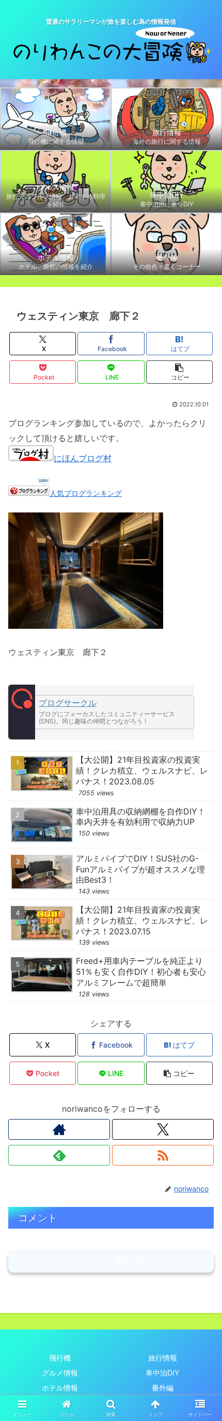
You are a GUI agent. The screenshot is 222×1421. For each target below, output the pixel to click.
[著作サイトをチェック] (59, 1129)
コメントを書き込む (111, 1261)
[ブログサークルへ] (101, 712)
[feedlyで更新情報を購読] (59, 1155)
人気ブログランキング (86, 493)
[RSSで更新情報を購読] (163, 1155)
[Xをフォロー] (163, 1129)
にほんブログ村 (83, 458)
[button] (179, 372)
